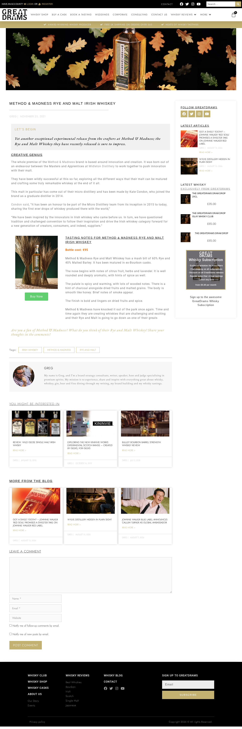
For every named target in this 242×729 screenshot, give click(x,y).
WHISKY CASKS (38, 687)
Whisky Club (37, 675)
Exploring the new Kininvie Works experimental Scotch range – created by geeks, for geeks (89, 445)
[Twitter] (187, 4)
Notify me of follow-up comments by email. (36, 626)
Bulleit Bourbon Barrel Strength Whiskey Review (141, 444)
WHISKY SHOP (37, 681)
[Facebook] (181, 4)
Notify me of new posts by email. (31, 634)
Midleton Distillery (102, 166)
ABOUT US (35, 694)
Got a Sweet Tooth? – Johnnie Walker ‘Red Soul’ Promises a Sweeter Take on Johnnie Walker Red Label (35, 522)
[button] (184, 14)
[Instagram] (193, 4)
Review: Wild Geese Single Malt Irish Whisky (34, 444)
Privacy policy (37, 722)
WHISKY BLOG (113, 675)
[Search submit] (238, 4)
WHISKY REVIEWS (77, 675)
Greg (13, 116)
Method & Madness (61, 162)
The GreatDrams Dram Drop (211, 233)
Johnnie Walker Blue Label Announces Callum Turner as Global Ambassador (144, 521)
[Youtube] (198, 4)
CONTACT (110, 681)
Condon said (20, 204)
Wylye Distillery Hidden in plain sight (89, 519)
